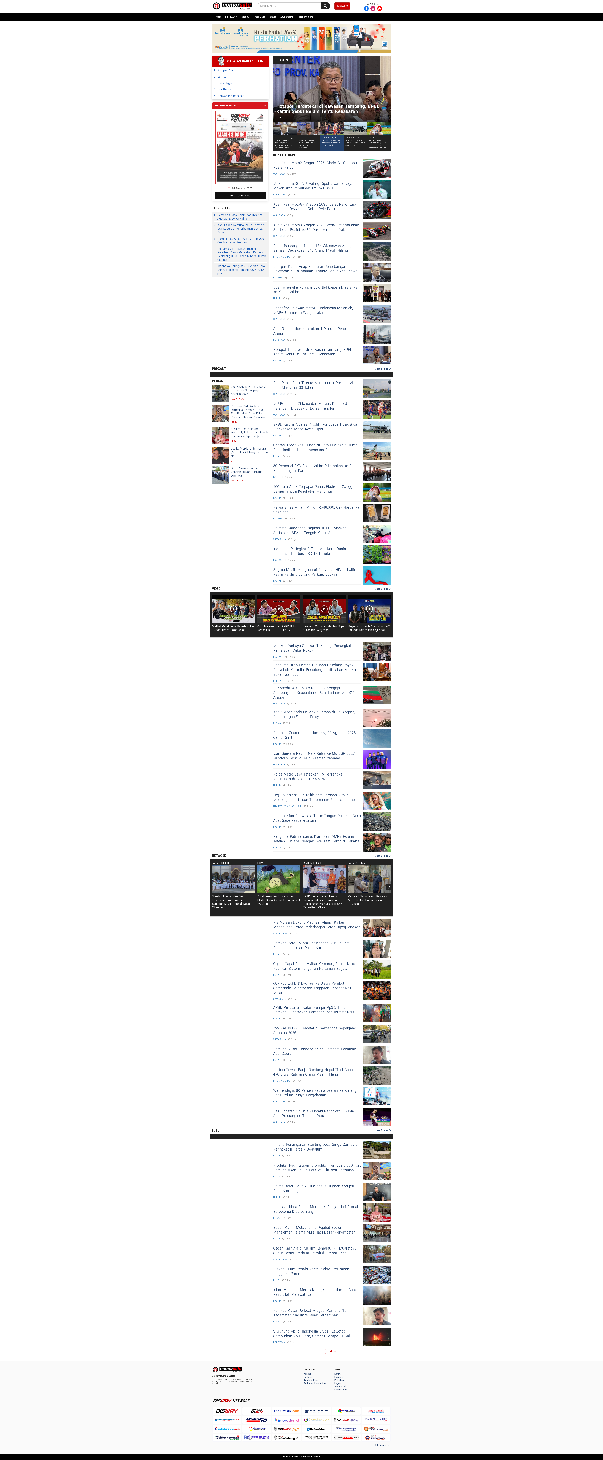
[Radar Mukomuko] (226, 1438)
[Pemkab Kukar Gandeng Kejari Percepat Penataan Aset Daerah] (377, 1055)
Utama (217, 17)
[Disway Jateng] (346, 1420)
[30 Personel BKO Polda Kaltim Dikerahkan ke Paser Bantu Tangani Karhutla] (377, 471)
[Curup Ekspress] (376, 1429)
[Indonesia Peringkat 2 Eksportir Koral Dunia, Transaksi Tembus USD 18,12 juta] (377, 554)
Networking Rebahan (229, 96)
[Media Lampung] (316, 1411)
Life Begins (223, 89)
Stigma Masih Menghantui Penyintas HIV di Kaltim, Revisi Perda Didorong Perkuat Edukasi (315, 572)
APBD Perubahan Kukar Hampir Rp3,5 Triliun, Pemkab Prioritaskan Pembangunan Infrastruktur (313, 1010)
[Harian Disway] (256, 1411)
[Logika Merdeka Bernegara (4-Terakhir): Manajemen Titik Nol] (220, 455)
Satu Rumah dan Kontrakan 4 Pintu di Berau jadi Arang (313, 331)
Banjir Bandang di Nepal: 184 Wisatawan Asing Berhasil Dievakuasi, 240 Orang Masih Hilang (312, 248)
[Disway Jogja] (286, 1429)
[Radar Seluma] (316, 1438)
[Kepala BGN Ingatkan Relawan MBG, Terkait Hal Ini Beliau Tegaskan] (369, 879)
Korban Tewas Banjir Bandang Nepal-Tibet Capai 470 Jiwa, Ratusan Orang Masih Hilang (313, 1072)
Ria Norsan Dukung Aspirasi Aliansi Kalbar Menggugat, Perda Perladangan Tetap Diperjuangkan (316, 925)
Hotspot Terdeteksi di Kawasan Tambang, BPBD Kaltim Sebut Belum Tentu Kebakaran (313, 352)
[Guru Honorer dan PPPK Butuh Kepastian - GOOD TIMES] (278, 609)
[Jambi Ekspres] (256, 1420)
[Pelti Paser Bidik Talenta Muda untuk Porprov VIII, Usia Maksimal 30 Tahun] (377, 388)
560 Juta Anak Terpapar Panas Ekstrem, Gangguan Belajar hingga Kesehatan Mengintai (316, 489)
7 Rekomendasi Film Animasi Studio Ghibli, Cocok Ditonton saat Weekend (278, 900)
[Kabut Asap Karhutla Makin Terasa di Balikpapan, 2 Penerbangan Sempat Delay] (377, 718)
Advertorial (286, 17)
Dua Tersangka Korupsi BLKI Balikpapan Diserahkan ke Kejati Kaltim (316, 290)
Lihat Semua (382, 368)
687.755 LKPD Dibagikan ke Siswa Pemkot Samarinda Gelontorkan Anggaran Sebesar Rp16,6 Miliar (314, 988)
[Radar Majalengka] (256, 1429)
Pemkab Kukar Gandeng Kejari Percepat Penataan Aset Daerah (314, 1051)
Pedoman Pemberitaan (315, 1383)
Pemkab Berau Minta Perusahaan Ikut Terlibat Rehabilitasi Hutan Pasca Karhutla (311, 946)
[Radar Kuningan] (226, 1429)
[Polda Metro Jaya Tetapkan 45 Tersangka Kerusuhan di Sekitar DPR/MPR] (377, 780)
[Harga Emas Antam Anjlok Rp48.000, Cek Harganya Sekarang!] (377, 513)
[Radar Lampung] (316, 1420)
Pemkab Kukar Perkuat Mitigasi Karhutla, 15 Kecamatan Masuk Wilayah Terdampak (310, 1313)
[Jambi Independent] (226, 1420)
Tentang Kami (311, 1380)
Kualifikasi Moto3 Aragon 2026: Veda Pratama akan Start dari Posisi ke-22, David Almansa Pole (316, 228)
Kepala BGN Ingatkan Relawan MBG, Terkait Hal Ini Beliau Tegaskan (367, 900)
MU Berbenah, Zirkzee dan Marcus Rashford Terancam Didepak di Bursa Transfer (310, 406)
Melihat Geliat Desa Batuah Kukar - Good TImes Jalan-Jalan (233, 628)
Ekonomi (246, 17)
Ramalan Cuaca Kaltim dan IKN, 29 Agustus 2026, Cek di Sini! (238, 217)
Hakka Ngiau (223, 83)
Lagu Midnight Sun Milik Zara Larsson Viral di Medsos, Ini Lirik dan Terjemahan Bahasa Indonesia (316, 797)
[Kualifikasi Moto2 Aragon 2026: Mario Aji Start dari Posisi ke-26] (377, 168)
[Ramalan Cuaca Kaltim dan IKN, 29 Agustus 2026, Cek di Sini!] (377, 738)
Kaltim (233, 17)
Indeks (332, 1351)
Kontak (307, 1374)
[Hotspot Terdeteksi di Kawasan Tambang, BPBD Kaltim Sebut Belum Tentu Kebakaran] (377, 355)
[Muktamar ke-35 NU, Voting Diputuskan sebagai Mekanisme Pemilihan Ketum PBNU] (377, 189)
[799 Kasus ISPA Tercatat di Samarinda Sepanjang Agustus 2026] (220, 393)
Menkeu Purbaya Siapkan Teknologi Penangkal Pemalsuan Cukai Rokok (312, 648)
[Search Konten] (325, 6)
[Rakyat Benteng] (346, 1438)
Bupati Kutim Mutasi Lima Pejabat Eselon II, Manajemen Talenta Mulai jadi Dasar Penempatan (314, 1230)
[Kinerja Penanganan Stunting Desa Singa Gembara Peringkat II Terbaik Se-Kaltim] (377, 1150)
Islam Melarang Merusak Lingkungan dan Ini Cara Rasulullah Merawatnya (314, 1292)
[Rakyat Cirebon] (376, 1411)
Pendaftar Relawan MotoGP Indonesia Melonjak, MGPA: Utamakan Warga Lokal (313, 311)
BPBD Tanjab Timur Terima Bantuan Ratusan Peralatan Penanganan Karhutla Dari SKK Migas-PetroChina (323, 902)
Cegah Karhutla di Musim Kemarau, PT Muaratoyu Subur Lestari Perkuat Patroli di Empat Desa (314, 1251)
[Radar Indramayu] (346, 1411)
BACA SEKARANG (240, 195)
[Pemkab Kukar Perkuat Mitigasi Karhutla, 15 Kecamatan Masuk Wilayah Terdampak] (377, 1316)
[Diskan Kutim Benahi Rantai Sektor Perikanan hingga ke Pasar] (377, 1275)
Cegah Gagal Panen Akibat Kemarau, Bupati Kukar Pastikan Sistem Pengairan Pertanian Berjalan (314, 966)
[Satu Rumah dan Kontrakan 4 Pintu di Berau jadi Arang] (377, 334)
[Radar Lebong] (286, 1438)
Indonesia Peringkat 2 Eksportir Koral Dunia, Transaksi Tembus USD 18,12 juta (240, 269)
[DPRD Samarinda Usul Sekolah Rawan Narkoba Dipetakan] (220, 475)
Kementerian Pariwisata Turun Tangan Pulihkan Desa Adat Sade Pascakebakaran (317, 818)
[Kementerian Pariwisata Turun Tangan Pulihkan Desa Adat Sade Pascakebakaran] (377, 821)
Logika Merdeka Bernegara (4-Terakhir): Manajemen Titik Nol (249, 452)
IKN (227, 17)
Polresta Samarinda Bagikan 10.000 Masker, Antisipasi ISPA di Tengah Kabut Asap (310, 531)
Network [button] (342, 6)
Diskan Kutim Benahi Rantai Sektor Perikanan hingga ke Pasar (311, 1272)
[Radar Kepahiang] (346, 1429)
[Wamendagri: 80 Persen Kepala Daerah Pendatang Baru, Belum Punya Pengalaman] (377, 1096)
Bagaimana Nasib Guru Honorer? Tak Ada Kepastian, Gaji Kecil (369, 628)
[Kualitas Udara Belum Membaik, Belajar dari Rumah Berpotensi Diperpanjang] (220, 435)
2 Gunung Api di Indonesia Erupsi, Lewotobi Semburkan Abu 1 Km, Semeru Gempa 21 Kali (312, 1334)
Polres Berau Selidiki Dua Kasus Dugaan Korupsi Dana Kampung (313, 1189)
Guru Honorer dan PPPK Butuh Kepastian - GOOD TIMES (277, 628)
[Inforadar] (286, 1420)
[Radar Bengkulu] (256, 1438)
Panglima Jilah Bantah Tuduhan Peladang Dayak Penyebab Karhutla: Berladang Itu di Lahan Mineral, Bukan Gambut (240, 254)
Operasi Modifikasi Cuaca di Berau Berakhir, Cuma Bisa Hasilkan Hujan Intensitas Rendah (315, 448)
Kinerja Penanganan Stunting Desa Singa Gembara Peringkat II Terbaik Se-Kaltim (315, 1147)
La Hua (220, 77)
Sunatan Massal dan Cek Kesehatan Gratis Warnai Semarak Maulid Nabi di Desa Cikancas (231, 902)
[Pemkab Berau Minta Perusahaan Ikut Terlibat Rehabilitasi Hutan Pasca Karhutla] (377, 949)
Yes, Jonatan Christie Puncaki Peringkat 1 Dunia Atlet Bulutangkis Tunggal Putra (313, 1114)
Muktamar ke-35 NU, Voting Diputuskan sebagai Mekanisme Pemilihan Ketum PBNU (313, 186)
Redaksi (308, 1377)
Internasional (305, 17)
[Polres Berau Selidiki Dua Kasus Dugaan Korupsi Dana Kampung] (377, 1192)
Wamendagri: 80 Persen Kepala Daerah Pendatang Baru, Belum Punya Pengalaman (315, 1093)
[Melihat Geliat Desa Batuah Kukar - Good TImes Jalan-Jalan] (233, 609)
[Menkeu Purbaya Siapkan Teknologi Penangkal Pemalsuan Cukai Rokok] (377, 651)
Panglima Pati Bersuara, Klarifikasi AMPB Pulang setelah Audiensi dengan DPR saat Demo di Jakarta (316, 839)
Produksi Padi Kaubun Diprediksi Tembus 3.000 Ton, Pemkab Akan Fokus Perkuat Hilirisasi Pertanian (248, 412)
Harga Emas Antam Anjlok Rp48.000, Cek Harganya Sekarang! (239, 240)
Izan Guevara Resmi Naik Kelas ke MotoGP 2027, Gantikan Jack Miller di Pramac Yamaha (314, 756)
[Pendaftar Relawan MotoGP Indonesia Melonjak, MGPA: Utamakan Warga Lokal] (377, 314)
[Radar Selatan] (376, 1438)
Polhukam (260, 17)
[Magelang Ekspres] (376, 1420)
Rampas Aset (224, 70)
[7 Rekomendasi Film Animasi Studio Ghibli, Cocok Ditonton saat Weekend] (278, 879)
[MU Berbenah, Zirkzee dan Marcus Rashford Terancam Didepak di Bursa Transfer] (377, 409)
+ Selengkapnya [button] (380, 1445)
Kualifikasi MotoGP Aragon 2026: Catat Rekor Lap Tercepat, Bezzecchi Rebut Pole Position (314, 207)
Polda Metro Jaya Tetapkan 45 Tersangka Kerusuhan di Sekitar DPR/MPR (307, 777)
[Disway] (226, 1411)
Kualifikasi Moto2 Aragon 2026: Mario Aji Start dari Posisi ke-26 (316, 165)
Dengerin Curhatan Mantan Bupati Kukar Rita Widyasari (324, 628)
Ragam (272, 17)
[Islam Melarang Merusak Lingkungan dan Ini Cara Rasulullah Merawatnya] (377, 1295)
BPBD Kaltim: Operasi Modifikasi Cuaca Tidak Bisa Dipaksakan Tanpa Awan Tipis (315, 427)
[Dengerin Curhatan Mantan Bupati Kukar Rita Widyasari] (324, 609)
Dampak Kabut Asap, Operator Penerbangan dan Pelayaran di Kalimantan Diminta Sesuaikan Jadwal (315, 269)
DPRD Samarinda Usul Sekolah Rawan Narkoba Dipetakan (246, 472)
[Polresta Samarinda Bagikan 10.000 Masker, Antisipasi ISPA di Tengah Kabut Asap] (377, 534)
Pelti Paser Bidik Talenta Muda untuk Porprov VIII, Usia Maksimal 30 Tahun (314, 385)
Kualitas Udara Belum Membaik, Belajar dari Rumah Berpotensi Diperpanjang (249, 433)
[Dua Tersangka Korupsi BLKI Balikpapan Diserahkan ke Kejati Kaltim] (377, 293)
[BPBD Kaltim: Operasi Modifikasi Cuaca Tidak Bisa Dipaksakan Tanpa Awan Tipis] (377, 430)
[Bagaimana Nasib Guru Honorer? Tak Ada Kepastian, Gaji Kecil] (369, 609)
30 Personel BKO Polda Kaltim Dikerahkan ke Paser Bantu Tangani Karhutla (316, 468)
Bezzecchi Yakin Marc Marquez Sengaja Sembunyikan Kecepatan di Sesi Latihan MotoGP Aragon (313, 692)
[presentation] (389, 887)
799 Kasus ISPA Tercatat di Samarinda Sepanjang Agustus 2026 (248, 390)
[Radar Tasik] (286, 1411)
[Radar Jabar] (316, 1429)
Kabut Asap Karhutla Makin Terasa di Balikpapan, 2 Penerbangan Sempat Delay (239, 228)
